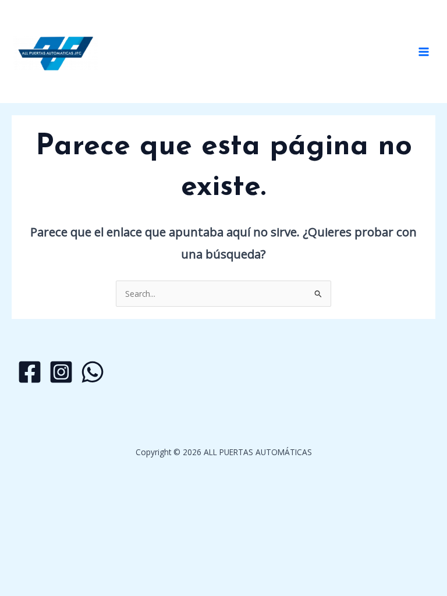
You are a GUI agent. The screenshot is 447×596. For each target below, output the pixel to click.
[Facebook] (29, 372)
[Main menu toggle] (424, 51)
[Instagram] (61, 372)
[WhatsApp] (92, 372)
